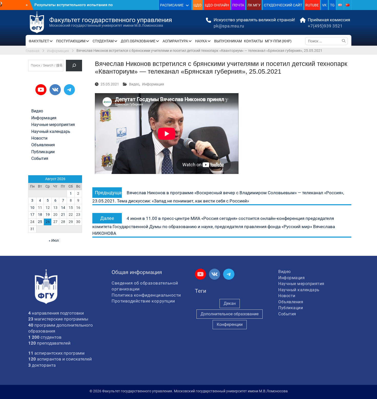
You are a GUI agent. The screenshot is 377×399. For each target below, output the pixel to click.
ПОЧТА (238, 5)
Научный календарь (50, 131)
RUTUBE (312, 5)
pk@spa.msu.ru (229, 25)
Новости (39, 138)
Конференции (230, 324)
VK (324, 5)
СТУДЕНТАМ (103, 41)
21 (63, 214)
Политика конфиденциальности (146, 295)
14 (63, 208)
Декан (230, 303)
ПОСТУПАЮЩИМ (70, 41)
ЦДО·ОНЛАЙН (217, 5)
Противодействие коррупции (143, 301)
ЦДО (198, 5)
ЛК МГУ (254, 5)
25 (40, 222)
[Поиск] (74, 65)
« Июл (54, 240)
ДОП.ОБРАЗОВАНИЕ (138, 41)
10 (32, 208)
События (39, 158)
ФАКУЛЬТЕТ (39, 41)
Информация (153, 84)
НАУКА (201, 41)
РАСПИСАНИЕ (172, 5)
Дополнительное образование (230, 314)
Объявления (43, 145)
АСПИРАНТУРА (175, 41)
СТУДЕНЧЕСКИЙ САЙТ (283, 5)
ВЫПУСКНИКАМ (228, 41)
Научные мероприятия (53, 124)
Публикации (43, 152)
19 (48, 214)
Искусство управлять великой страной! (254, 19)
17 (32, 214)
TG (332, 5)
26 (48, 222)
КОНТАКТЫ (253, 41)
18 (40, 214)
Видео (134, 84)
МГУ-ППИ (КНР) (278, 41)
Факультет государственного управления (110, 20)
